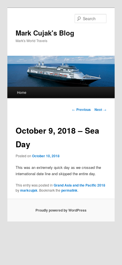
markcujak (28, 190)
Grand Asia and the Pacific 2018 (79, 185)
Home (21, 92)
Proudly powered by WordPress (61, 210)
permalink (69, 190)
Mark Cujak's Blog (45, 33)
